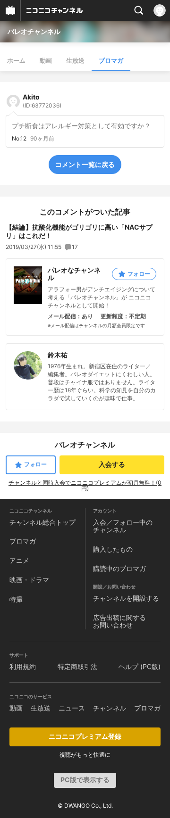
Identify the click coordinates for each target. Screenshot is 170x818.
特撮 (16, 599)
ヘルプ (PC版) (140, 666)
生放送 (75, 60)
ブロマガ (111, 60)
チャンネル (109, 708)
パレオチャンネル (34, 31)
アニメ (19, 560)
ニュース (72, 708)
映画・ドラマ (29, 580)
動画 (46, 60)
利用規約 (22, 666)
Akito (42, 101)
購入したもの (113, 549)
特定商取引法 (77, 666)
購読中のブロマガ (119, 568)
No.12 (19, 138)
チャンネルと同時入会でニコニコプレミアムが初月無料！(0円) (85, 485)
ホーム (16, 60)
